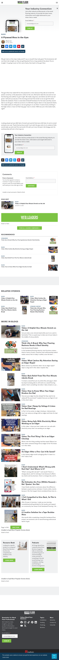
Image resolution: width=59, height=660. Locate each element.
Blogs (3, 34)
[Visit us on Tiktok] (29, 622)
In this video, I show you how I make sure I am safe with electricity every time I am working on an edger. (38, 427)
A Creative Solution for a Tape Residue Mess (38, 513)
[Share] (6, 46)
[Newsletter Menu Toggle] (57, 2)
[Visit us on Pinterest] (32, 622)
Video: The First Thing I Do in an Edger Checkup (38, 437)
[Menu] (2, 2)
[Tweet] (14, 46)
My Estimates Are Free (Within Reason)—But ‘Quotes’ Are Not (39, 483)
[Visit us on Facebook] (21, 622)
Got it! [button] (54, 656)
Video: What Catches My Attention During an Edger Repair (17, 249)
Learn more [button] (5, 657)
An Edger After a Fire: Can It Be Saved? (38, 452)
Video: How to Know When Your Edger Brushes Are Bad (16, 266)
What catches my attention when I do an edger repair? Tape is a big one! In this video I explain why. (38, 366)
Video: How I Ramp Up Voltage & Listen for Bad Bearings (38, 407)
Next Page (15, 527)
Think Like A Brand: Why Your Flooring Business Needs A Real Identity (20, 240)
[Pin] (18, 46)
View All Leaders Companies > (29, 228)
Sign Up (29, 28)
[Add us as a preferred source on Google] (22, 46)
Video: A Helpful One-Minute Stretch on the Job (30, 203)
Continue (31, 186)
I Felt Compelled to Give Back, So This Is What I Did (39, 498)
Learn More (9, 560)
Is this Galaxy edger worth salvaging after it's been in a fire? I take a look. (38, 455)
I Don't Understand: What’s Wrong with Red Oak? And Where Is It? (38, 468)
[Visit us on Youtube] (21, 625)
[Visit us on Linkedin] (36, 622)
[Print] (2, 46)
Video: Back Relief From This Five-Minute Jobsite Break (16, 258)
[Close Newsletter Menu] (57, 8)
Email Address (29, 20)
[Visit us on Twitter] (25, 625)
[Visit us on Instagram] (25, 622)
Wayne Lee (9, 41)
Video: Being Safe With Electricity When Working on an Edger (39, 422)
